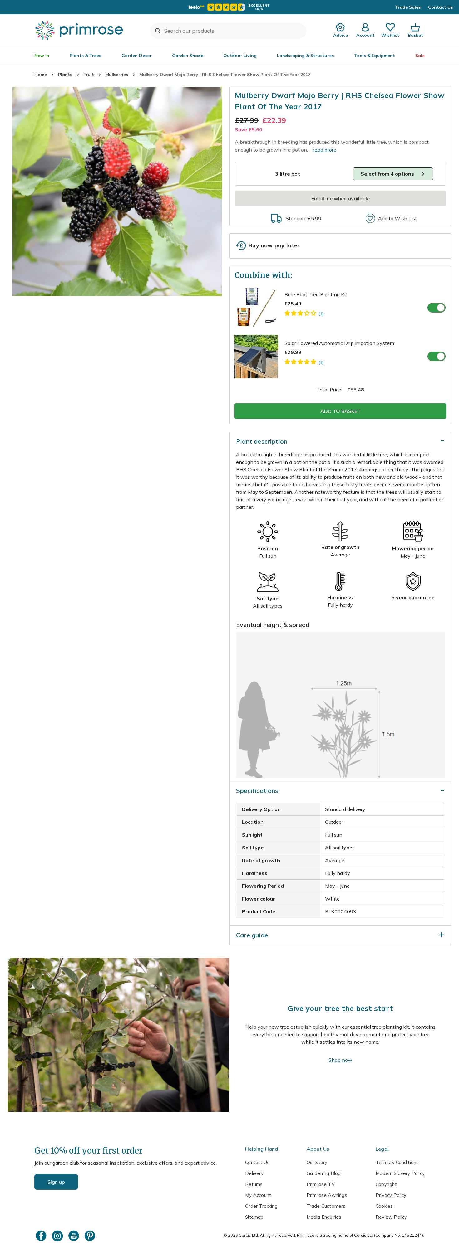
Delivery (254, 1173)
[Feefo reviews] (229, 7)
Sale (420, 55)
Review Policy (391, 1217)
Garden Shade (187, 55)
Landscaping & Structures (305, 55)
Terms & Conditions (397, 1162)
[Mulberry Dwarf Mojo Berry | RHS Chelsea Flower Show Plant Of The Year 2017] (117, 191)
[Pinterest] (90, 1235)
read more (325, 150)
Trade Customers (326, 1206)
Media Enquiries (324, 1217)
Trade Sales (408, 7)
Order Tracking (261, 1206)
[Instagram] (58, 1235)
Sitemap (254, 1217)
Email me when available (340, 198)
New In (41, 55)
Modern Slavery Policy (400, 1173)
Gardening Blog (324, 1173)
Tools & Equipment (374, 55)
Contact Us (440, 7)
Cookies (384, 1206)
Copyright (386, 1184)
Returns (254, 1184)
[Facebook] (41, 1235)
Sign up (56, 1182)
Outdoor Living (240, 55)
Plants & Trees (85, 55)
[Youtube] (74, 1235)
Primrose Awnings (327, 1195)
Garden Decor (136, 55)
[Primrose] (80, 30)
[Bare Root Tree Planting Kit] (303, 314)
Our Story (317, 1162)
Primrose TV (321, 1184)
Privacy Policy (391, 1195)
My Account (258, 1195)
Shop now (340, 1060)
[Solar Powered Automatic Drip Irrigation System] (303, 363)
